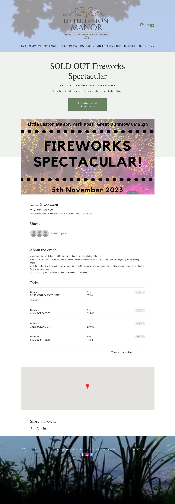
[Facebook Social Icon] (82, 454)
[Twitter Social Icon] (91, 454)
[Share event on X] (38, 428)
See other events (87, 106)
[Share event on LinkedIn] (44, 428)
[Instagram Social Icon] (87, 454)
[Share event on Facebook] (31, 428)
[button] (152, 24)
